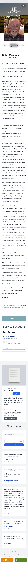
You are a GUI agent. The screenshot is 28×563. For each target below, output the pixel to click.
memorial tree (21, 305)
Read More (5, 297)
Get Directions (8, 348)
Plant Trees (19, 348)
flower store (19, 307)
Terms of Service (18, 556)
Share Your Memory (10, 418)
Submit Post (14, 445)
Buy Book (16, 394)
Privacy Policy (10, 556)
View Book (7, 394)
